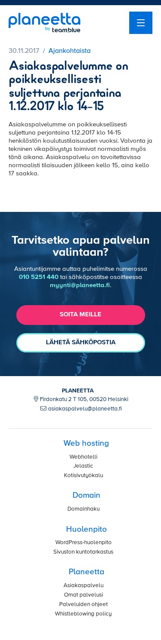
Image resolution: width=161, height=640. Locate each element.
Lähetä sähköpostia (80, 342)
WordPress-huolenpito (83, 542)
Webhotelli (83, 457)
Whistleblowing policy (83, 614)
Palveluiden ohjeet (83, 604)
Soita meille (80, 314)
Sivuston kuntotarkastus (83, 552)
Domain (86, 495)
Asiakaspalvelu (83, 585)
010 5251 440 (38, 277)
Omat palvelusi (83, 595)
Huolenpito (86, 529)
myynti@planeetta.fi (80, 285)
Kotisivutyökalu (83, 475)
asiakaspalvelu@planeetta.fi (85, 409)
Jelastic (83, 466)
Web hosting (86, 443)
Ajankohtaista (70, 51)
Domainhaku (83, 509)
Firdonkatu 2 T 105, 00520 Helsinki (84, 399)
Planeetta (86, 572)
